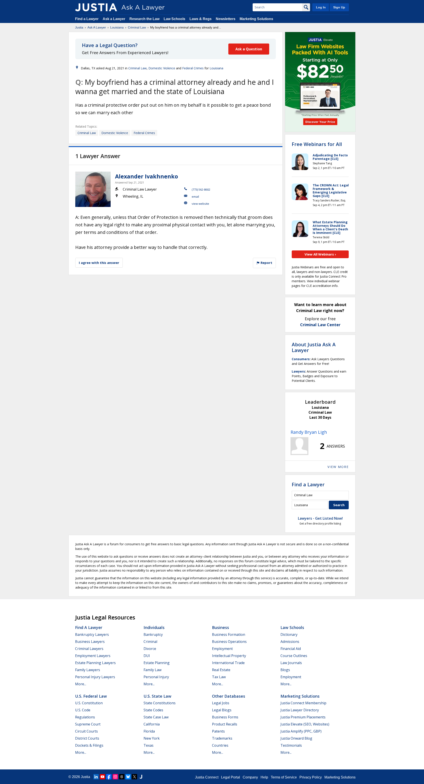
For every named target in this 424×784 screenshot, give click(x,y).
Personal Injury (156, 676)
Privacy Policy (310, 777)
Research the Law (144, 19)
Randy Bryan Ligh (309, 432)
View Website (200, 204)
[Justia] (96, 7)
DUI (147, 655)
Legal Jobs (220, 703)
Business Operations (229, 641)
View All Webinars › (320, 254)
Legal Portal (230, 777)
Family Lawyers (87, 669)
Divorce (150, 648)
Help (264, 777)
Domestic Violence (161, 68)
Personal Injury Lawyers (95, 676)
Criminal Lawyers (89, 648)
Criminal (150, 641)
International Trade (228, 662)
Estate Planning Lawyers (95, 662)
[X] (134, 776)
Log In (321, 7)
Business (220, 627)
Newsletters (225, 19)
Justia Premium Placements (303, 717)
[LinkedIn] (96, 776)
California (152, 724)
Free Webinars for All (317, 144)
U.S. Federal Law (91, 696)
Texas (148, 745)
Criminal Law (137, 27)
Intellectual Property (229, 655)
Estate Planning (157, 662)
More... (80, 684)
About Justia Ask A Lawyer (314, 347)
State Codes (153, 710)
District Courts (87, 738)
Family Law (152, 669)
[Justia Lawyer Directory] (141, 776)
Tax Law (219, 676)
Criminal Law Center (320, 324)
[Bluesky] (128, 776)
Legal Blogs (221, 710)
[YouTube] (102, 776)
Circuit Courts (86, 731)
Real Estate (221, 669)
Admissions (289, 641)
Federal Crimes (193, 68)
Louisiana (117, 27)
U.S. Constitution (89, 703)
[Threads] (121, 776)
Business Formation (228, 634)
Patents (218, 731)
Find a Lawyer (86, 19)
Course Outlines (293, 655)
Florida (149, 731)
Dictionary (288, 634)
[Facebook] (109, 776)
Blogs (285, 669)
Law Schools (174, 19)
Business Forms (225, 717)
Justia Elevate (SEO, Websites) (304, 724)
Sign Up (339, 7)
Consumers (301, 359)
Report (266, 262)
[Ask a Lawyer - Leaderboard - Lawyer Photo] (299, 446)
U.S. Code (82, 710)
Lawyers (298, 371)
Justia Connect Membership (303, 703)
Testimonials (291, 745)
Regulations (85, 717)
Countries (220, 745)
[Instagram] (115, 776)
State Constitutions (160, 703)
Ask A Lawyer (96, 27)
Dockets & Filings (89, 745)
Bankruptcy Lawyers (92, 634)
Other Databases (228, 696)
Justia (79, 27)
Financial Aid (290, 648)
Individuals (154, 627)
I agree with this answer (99, 262)
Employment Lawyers (92, 655)
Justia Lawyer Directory (299, 710)
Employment (222, 648)
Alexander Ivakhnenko (146, 176)
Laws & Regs (200, 19)
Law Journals (291, 662)
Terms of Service (284, 777)
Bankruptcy (153, 634)
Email (195, 197)
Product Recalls (224, 724)
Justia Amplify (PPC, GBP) (301, 731)
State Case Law (156, 717)
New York (152, 738)
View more (338, 467)
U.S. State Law (157, 696)
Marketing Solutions (256, 19)
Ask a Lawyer (114, 19)
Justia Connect (206, 777)
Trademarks (222, 738)
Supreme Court (87, 724)
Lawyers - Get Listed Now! (320, 518)
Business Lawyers (90, 641)
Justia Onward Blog (296, 738)
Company (250, 777)
